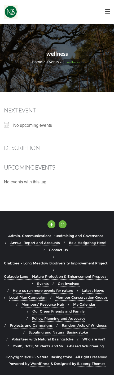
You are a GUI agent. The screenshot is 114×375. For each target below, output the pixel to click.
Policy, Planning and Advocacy (58, 318)
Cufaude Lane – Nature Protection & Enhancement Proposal (56, 276)
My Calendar (84, 304)
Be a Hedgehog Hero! (87, 243)
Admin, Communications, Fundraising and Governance (55, 236)
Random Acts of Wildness (84, 325)
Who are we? (93, 339)
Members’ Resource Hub (42, 304)
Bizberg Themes (91, 363)
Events (53, 61)
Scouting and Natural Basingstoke (58, 332)
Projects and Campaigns (31, 325)
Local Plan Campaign (27, 297)
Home (37, 61)
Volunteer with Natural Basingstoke (42, 339)
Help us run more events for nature (43, 290)
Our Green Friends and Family (58, 311)
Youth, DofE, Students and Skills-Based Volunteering (58, 346)
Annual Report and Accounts (35, 243)
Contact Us (58, 250)
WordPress (40, 363)
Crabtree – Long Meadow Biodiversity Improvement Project (55, 263)
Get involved (69, 283)
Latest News (93, 290)
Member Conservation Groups (81, 297)
